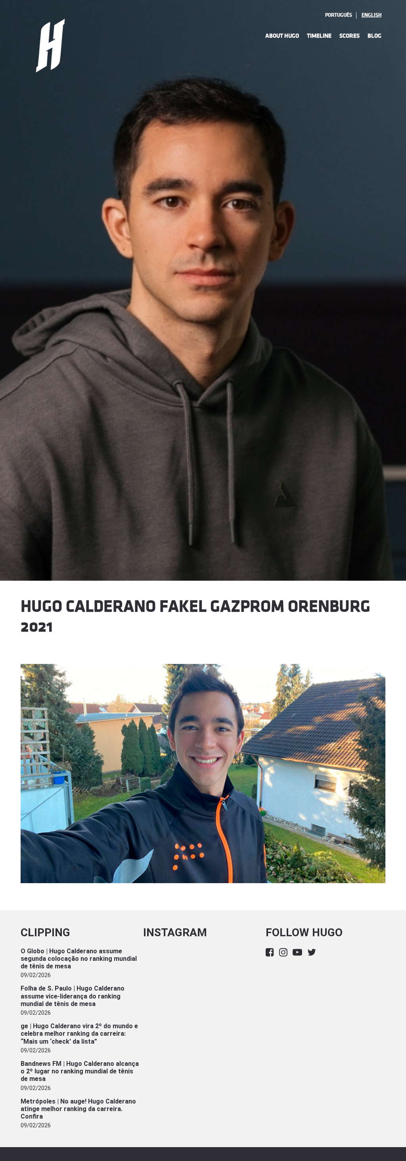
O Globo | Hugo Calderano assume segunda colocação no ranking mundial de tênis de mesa (79, 958)
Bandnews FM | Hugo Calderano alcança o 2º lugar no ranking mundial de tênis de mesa (80, 1071)
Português (338, 15)
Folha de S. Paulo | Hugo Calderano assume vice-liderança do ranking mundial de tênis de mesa (72, 996)
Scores (349, 36)
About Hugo (282, 36)
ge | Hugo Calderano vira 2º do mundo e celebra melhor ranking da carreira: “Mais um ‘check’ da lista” (79, 1033)
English (371, 15)
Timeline (319, 36)
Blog (374, 36)
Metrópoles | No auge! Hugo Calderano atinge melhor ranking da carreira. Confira (78, 1109)
